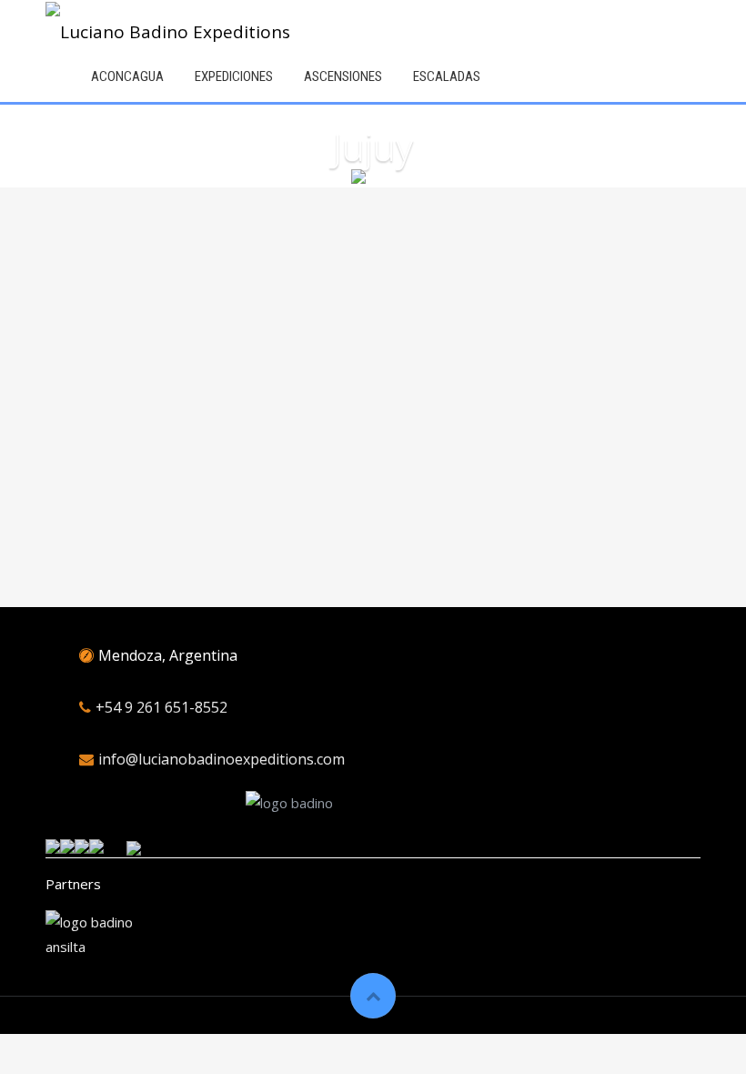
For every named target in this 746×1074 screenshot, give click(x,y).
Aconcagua (127, 76)
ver (107, 500)
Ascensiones (343, 76)
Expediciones (234, 76)
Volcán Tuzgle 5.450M (455, 379)
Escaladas (446, 76)
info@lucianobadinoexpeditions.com (221, 759)
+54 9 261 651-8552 (161, 707)
